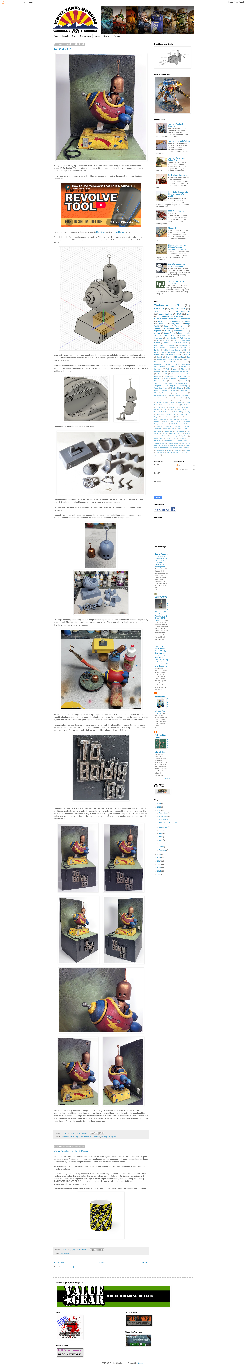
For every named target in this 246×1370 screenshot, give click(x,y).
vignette (113, 1137)
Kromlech (157, 378)
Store (74, 36)
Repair (165, 433)
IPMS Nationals (184, 338)
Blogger (141, 1363)
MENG (165, 421)
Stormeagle (183, 438)
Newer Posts (59, 1263)
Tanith (168, 369)
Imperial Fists (161, 359)
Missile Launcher (160, 362)
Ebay (164, 409)
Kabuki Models (174, 359)
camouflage (160, 450)
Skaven (183, 366)
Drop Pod (169, 357)
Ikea (158, 340)
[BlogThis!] (94, 1133)
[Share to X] (97, 1133)
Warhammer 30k (180, 331)
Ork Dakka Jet (169, 428)
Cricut (165, 371)
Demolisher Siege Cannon (180, 371)
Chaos (180, 402)
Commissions (85, 36)
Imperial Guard (178, 309)
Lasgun (173, 378)
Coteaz (163, 405)
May (161, 840)
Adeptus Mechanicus (180, 393)
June (161, 837)
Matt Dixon (100, 232)
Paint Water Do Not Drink (71, 1151)
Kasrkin (163, 419)
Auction (170, 398)
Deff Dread (161, 407)
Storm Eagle (171, 438)
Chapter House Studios (170, 354)
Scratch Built (160, 311)
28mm (156, 393)
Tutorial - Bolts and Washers (179, 141)
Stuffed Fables (182, 440)
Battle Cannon (159, 352)
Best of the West (180, 343)
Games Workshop (181, 311)
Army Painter (176, 324)
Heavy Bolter (182, 376)
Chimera (183, 335)
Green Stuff (162, 324)
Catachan (167, 326)
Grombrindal (171, 345)
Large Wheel (173, 419)
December (163, 813)
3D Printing (64, 1137)
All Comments (183, 470)
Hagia (156, 417)
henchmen (183, 390)
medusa (157, 371)
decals (169, 450)
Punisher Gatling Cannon (171, 350)
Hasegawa (169, 376)
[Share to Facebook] (99, 1133)
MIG (172, 421)
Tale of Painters (161, 554)
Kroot (166, 378)
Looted (171, 347)
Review (184, 362)
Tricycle (172, 445)
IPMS (179, 314)
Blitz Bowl (176, 400)
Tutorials (65, 36)
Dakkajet (160, 357)
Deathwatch (158, 345)
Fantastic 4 (158, 412)
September (163, 827)
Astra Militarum (180, 316)
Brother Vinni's (162, 402)
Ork (188, 314)
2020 (159, 810)
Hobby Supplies (171, 338)
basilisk (187, 447)
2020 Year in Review (176, 211)
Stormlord (172, 228)
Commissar (186, 354)
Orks (178, 428)
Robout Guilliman (176, 433)
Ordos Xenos (182, 347)
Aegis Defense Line (160, 395)
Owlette (185, 428)
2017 (159, 861)
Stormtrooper (168, 440)
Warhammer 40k (167, 305)
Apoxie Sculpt (181, 328)
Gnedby (187, 412)
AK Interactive (166, 393)
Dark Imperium (173, 405)
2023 (159, 807)
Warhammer (164, 447)
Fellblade (168, 412)
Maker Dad (165, 424)
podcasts (187, 450)
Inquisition (176, 321)
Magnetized (167, 340)
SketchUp (173, 381)
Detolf (181, 407)
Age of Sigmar (175, 395)
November (163, 816)
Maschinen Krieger (173, 426)
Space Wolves (165, 314)
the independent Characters (177, 452)
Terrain (97, 36)
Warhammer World (176, 447)
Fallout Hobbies (182, 409)
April (161, 844)
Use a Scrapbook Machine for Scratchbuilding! (178, 265)
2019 (159, 854)
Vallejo (175, 369)
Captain (172, 402)
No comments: (82, 1133)
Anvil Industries (159, 398)
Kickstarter (183, 345)
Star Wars (157, 383)
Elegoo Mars (79, 1137)
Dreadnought (162, 374)
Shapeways (174, 436)
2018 (159, 858)
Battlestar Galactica (175, 352)
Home (101, 1263)
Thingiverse (158, 386)
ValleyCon (184, 369)
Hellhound (178, 417)
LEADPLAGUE (161, 597)
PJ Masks (157, 431)
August (162, 830)
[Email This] (91, 1133)
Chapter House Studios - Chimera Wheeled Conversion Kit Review (177, 247)
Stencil (176, 340)
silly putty (160, 452)
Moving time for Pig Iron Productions (175, 282)
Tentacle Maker (173, 443)
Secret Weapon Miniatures (165, 319)
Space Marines (181, 326)
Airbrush (185, 395)
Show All (167, 778)
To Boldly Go (62, 49)
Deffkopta (172, 407)
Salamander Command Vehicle (165, 364)
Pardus (156, 350)
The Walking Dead (181, 383)
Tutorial (157, 328)
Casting (157, 333)
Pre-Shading (180, 431)
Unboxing (183, 386)
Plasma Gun (168, 431)
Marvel (159, 426)
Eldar (171, 409)
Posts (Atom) (69, 1267)
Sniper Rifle (158, 438)
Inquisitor (157, 331)
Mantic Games (176, 424)
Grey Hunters (171, 414)
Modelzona (174, 362)
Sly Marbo (184, 436)
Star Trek (183, 381)
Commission (158, 338)
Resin (167, 331)
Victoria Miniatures (176, 388)
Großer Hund (183, 414)
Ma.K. (178, 421)
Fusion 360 (88, 1137)
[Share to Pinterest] (102, 1133)
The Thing (168, 383)
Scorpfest (173, 366)
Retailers (106, 36)
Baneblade (180, 398)
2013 (159, 874)
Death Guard (185, 405)
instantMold (177, 450)
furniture (174, 390)
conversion (164, 316)
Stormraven (158, 369)
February (162, 850)
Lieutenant (184, 419)
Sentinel (164, 436)
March (161, 847)
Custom (71, 1137)
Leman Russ (169, 336)
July (160, 833)
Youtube (164, 390)
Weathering (162, 321)
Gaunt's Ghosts (169, 333)
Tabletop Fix (160, 696)
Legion (185, 359)
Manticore (187, 424)
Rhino (185, 350)
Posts (180, 465)
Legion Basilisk (159, 347)
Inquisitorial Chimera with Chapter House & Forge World (178, 194)
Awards (117, 36)
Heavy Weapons (166, 417)
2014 (159, 871)
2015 (159, 868)
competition (185, 319)
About (56, 36)
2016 (159, 864)
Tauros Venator (159, 443)
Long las (157, 421)
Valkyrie (180, 445)
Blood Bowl (186, 400)
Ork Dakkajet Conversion (177, 175)
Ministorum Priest (160, 381)
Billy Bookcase (166, 400)
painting (66, 1253)
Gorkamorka (161, 414)
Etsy (61, 1253)
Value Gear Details (160, 388)
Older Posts (143, 1263)
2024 (159, 804)
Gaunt (174, 374)
